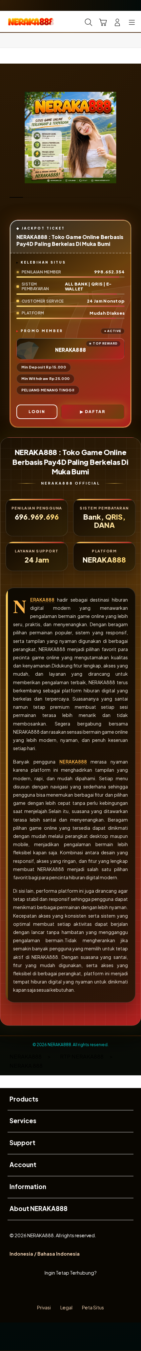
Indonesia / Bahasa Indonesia (45, 1254)
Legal (66, 1307)
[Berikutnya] (133, 138)
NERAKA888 (42, 600)
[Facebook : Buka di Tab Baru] (47, 1290)
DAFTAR (95, 411)
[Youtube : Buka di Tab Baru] (94, 1290)
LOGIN (37, 411)
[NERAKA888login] (20, 22)
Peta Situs (93, 1307)
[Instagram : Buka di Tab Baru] (78, 1290)
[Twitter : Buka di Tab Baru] (63, 1290)
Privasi (44, 1307)
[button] (103, 22)
